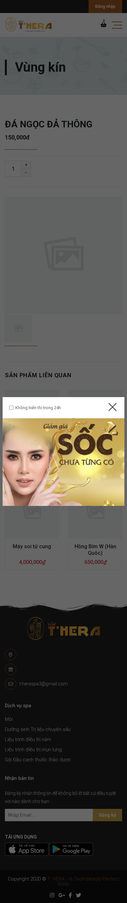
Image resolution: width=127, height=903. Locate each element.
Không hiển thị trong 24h (38, 408)
